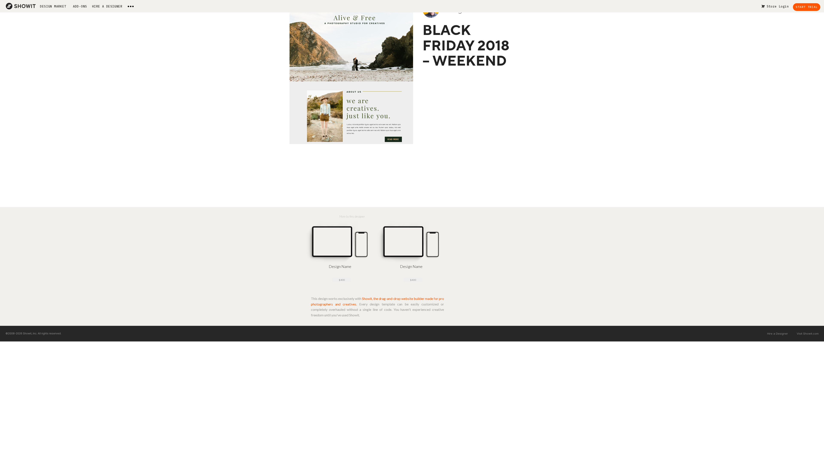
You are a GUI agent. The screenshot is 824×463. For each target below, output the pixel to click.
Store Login (778, 6)
